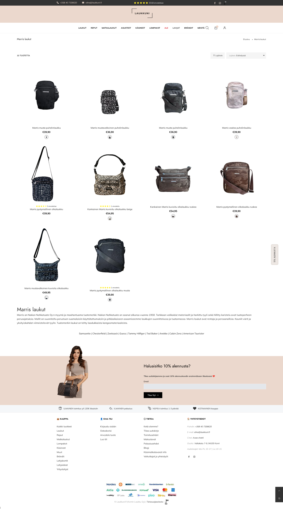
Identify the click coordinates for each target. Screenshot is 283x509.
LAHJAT (176, 28)
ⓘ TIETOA (149, 418)
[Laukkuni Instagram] (194, 457)
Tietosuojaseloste (155, 501)
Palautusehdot (151, 443)
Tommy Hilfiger (136, 333)
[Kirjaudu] (224, 27)
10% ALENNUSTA (274, 254)
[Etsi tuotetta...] (207, 27)
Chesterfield (99, 333)
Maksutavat (150, 439)
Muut (59, 452)
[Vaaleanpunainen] (236, 137)
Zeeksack (112, 333)
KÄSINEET (140, 28)
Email (146, 381)
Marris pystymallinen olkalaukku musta (110, 290)
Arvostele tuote (108, 435)
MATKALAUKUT (109, 28)
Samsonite (85, 333)
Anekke (163, 333)
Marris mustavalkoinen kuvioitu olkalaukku (46, 288)
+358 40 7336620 (68, 2)
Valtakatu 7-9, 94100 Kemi (206, 443)
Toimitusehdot (151, 435)
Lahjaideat (62, 465)
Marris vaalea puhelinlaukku (236, 127)
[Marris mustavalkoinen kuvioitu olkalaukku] (46, 255)
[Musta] (46, 137)
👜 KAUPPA (62, 418)
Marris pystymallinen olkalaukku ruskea (236, 206)
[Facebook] (214, 2)
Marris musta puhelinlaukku (46, 127)
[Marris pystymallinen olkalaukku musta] (109, 255)
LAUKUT (82, 28)
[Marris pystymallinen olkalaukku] (46, 174)
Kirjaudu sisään (108, 426)
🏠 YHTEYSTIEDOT (196, 418)
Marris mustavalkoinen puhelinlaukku (110, 127)
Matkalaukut (63, 439)
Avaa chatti (198, 437)
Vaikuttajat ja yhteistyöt (156, 456)
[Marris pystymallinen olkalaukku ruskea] (236, 174)
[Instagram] (219, 2)
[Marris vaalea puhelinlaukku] (236, 95)
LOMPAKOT (154, 28)
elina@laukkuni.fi (93, 2)
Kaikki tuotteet (64, 426)
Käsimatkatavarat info (155, 452)
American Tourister (193, 333)
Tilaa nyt (152, 395)
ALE (166, 28)
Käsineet (61, 447)
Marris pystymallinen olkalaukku (46, 209)
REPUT (94, 28)
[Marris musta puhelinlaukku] (46, 95)
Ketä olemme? (151, 426)
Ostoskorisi (106, 430)
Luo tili (103, 439)
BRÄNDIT (188, 28)
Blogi (146, 447)
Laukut (60, 430)
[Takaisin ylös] (279, 491)
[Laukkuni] (141, 14)
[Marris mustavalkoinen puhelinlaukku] (109, 95)
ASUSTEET (126, 28)
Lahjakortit (62, 460)
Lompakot (62, 443)
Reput (60, 435)
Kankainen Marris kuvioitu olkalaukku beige (109, 209)
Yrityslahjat (62, 469)
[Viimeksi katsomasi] (279, 498)
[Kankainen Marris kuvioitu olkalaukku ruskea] (173, 174)
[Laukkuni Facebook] (189, 457)
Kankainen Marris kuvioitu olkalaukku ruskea (173, 206)
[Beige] (109, 218)
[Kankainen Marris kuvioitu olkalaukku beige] (109, 174)
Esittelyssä (237, 55)
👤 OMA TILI (106, 418)
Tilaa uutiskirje (151, 430)
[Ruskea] (173, 216)
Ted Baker (152, 333)
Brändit (60, 456)
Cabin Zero (175, 333)
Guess (123, 333)
